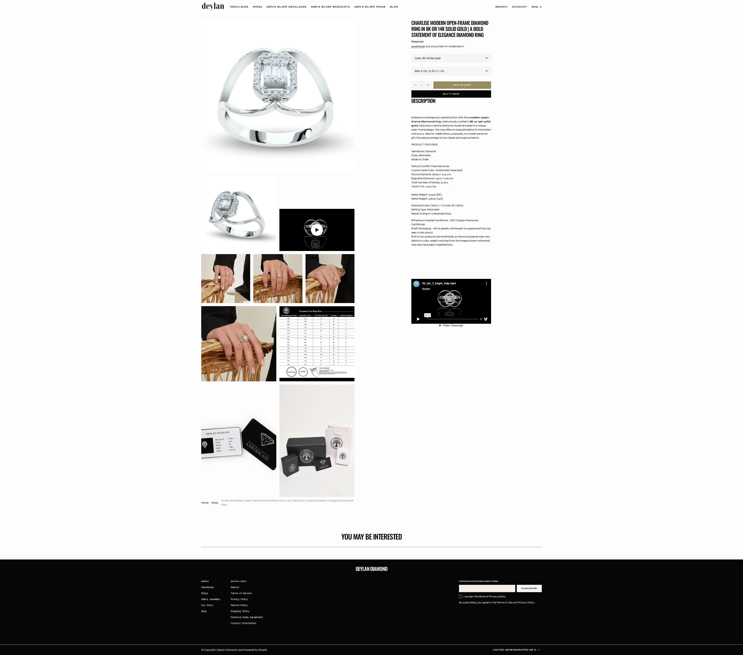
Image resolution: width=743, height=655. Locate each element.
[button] (519, 7)
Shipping (418, 46)
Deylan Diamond (227, 650)
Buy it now (451, 94)
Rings (214, 502)
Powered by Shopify (255, 650)
